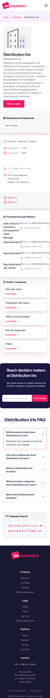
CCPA (25, 611)
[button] (46, 5)
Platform (25, 640)
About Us (25, 578)
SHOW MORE (11, 294)
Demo (25, 635)
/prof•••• (13, 197)
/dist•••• (12, 202)
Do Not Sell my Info (25, 621)
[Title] (14, 5)
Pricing (25, 645)
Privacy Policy (36, 691)
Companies (16, 17)
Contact (25, 587)
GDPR (25, 607)
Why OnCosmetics (25, 592)
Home (6, 17)
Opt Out (25, 616)
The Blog (25, 583)
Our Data (25, 649)
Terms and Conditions (17, 691)
